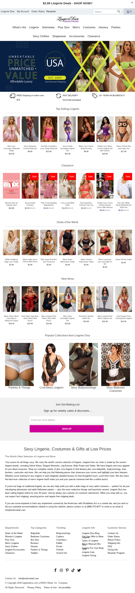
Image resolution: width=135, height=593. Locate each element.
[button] (19, 27)
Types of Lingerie (90, 540)
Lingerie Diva (7, 11)
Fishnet (59, 549)
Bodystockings (63, 533)
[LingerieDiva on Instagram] (61, 570)
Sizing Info (113, 549)
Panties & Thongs (19, 368)
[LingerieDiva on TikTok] (73, 570)
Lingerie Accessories (15, 549)
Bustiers (35, 543)
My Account (23, 11)
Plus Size (9, 540)
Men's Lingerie (12, 543)
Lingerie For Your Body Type (93, 548)
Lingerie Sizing (89, 555)
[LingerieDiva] (67, 19)
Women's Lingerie (13, 536)
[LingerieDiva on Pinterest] (67, 570)
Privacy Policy (34, 587)
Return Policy (114, 540)
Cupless (60, 536)
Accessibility (65, 587)
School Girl (61, 553)
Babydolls (35, 533)
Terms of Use (50, 587)
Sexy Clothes (11, 546)
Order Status (38, 11)
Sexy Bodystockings (83, 368)
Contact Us (113, 533)
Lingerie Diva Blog (90, 533)
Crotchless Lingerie (51, 368)
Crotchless (61, 540)
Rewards (51, 11)
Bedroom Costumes (40, 536)
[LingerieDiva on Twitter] (79, 570)
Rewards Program (116, 553)
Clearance (10, 553)
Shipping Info (114, 543)
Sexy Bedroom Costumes (115, 368)
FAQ (110, 546)
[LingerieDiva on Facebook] (55, 570)
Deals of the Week (14, 533)
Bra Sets (35, 540)
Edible (59, 543)
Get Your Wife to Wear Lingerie (92, 537)
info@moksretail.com (28, 578)
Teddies (34, 553)
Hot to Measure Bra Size (91, 544)
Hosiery (34, 546)
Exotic (59, 546)
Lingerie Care (88, 552)
